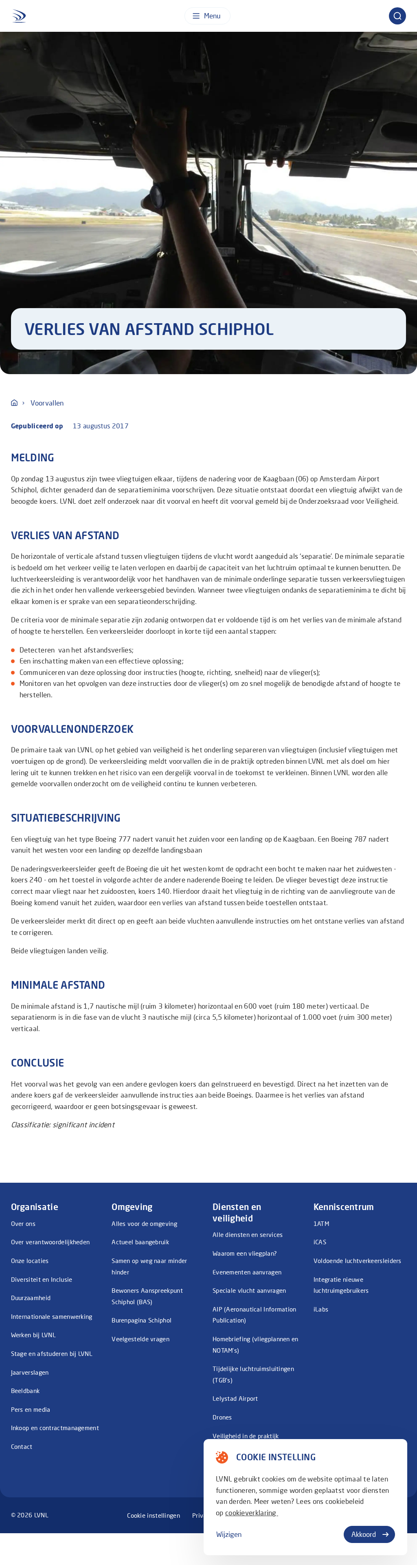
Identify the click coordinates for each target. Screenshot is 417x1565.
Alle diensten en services (248, 1234)
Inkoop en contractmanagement (55, 1427)
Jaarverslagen (30, 1372)
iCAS (320, 1241)
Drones (222, 1417)
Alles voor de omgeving (144, 1223)
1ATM (321, 1223)
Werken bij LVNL (33, 1334)
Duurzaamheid (31, 1297)
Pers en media (30, 1409)
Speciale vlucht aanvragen (249, 1290)
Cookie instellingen (153, 1515)
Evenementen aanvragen (247, 1272)
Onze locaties (30, 1260)
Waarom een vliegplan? (245, 1253)
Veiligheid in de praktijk (246, 1435)
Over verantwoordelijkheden (50, 1241)
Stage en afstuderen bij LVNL (51, 1353)
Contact (22, 1446)
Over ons (23, 1223)
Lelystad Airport (235, 1398)
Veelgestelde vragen (140, 1338)
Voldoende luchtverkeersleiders (358, 1260)
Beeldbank (25, 1390)
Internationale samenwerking (51, 1316)
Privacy (202, 1515)
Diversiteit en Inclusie (41, 1279)
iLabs (321, 1309)
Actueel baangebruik (140, 1241)
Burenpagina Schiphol (141, 1320)
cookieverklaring (251, 1512)
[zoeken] (397, 15)
